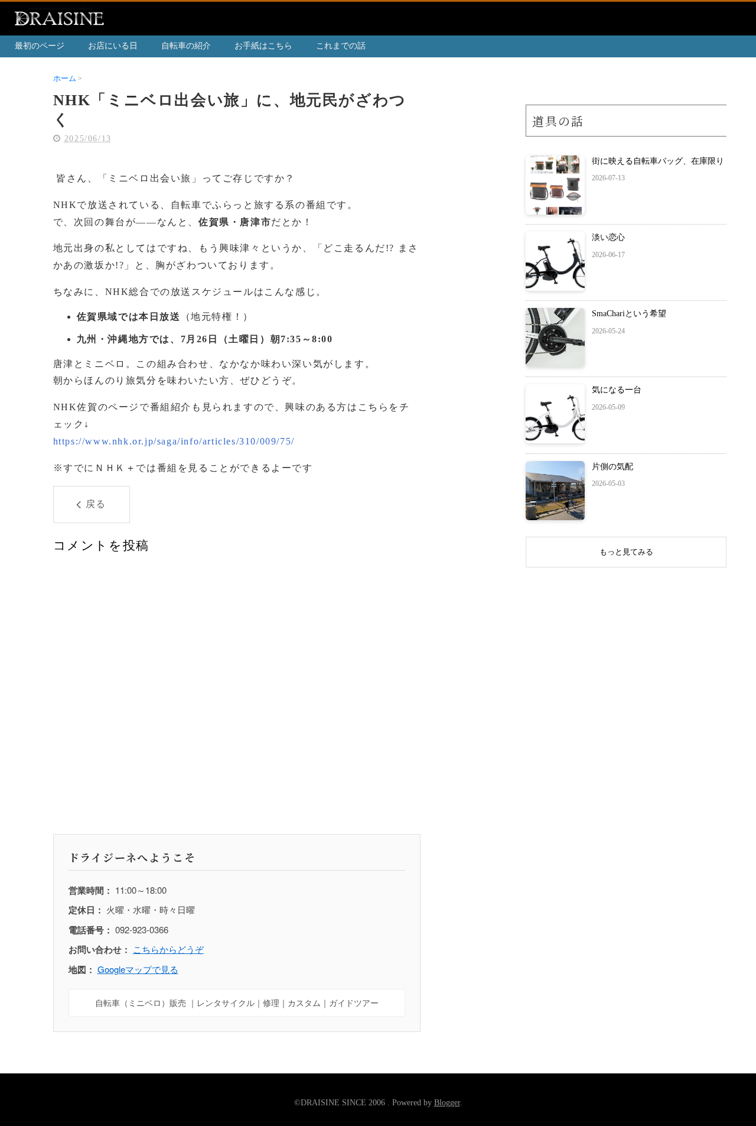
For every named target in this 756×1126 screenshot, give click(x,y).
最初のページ (39, 45)
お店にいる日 (113, 45)
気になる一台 (616, 389)
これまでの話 (341, 45)
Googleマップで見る (137, 969)
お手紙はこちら (263, 45)
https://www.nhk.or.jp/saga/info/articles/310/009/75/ (174, 441)
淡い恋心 (608, 237)
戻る (96, 504)
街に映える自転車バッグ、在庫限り (658, 161)
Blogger (447, 1102)
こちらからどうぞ (168, 949)
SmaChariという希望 (629, 313)
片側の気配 (612, 466)
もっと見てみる (626, 551)
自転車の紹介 (186, 45)
